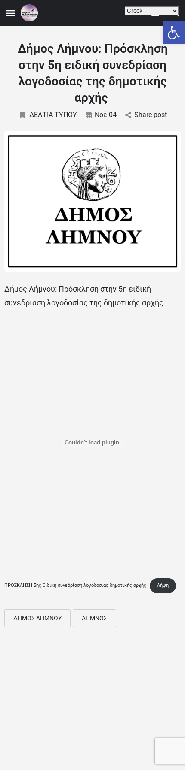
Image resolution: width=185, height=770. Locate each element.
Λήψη (163, 585)
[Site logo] (30, 12)
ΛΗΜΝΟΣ (94, 618)
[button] (174, 32)
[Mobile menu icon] (10, 13)
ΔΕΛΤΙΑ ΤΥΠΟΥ (53, 115)
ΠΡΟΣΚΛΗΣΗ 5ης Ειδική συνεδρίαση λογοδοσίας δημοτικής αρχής (75, 585)
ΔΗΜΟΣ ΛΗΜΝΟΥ (37, 618)
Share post (150, 115)
